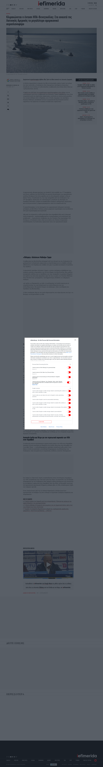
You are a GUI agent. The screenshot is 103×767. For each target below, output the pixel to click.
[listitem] (51, 364)
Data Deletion (44, 426)
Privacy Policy (59, 426)
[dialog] (51, 383)
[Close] (75, 340)
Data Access (51, 426)
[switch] (69, 367)
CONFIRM (41, 421)
